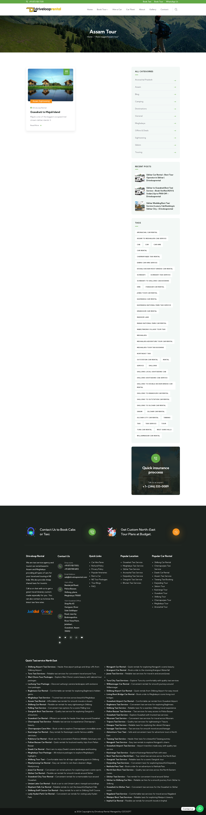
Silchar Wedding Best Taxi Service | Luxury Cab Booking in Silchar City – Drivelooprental (160, 206)
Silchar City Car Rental (148, 417)
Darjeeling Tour (161, 583)
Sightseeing (44, 101)
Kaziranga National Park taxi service (154, 305)
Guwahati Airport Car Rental (120, 701)
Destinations (141, 108)
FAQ (93, 586)
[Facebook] (60, 637)
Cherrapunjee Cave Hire (39, 728)
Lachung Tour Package (38, 684)
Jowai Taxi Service (115, 673)
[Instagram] (71, 637)
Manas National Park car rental (151, 323)
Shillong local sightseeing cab (151, 372)
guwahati (141, 275)
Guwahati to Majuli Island (45, 112)
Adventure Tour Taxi (116, 732)
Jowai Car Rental (35, 770)
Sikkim (138, 145)
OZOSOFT (126, 811)
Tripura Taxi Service (116, 721)
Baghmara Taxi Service (117, 704)
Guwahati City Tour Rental (40, 776)
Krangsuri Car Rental (147, 311)
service (140, 365)
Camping (139, 101)
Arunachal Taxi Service (133, 572)
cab (138, 244)
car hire (157, 244)
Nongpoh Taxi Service (117, 742)
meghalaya (142, 335)
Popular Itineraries (99, 572)
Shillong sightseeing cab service (152, 378)
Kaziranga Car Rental (38, 732)
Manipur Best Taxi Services (119, 797)
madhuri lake (143, 317)
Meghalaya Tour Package (40, 752)
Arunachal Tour (161, 607)
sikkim (139, 411)
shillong (153, 365)
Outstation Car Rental (147, 360)
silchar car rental (156, 411)
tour (163, 423)
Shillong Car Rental (162, 562)
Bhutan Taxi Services (132, 583)
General (139, 116)
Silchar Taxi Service (131, 569)
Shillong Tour (160, 596)
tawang (167, 417)
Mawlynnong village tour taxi (151, 329)
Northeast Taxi (144, 353)
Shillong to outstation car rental (153, 399)
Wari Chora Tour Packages (40, 677)
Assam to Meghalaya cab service (151, 238)
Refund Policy (97, 566)
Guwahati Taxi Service (160, 275)
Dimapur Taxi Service (116, 725)
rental (166, 360)
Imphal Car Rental (115, 800)
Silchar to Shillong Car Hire (119, 780)
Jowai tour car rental (147, 293)
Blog (137, 94)
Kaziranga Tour (160, 590)
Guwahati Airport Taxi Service (121, 746)
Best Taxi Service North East (120, 756)
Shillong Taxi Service (116, 708)
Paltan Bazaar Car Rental (40, 742)
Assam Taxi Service (162, 576)
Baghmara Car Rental (38, 691)
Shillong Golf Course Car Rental (43, 790)
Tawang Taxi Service (116, 739)
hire (139, 287)
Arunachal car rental (147, 232)
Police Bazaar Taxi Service (119, 711)
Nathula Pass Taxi (115, 766)
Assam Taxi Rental (36, 701)
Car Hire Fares (97, 562)
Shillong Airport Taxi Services (42, 667)
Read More (34, 125)
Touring (138, 152)
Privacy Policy (97, 569)
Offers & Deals (141, 130)
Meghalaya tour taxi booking (150, 347)
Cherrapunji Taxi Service (39, 721)
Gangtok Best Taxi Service (40, 711)
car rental (142, 250)
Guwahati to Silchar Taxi (118, 787)
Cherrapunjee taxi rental (148, 256)
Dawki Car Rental (161, 572)
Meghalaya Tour (161, 603)
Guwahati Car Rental (38, 718)
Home (90, 37)
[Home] (44, 9)
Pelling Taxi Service (37, 708)
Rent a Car (96, 576)
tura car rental (144, 430)
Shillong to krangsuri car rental (152, 393)
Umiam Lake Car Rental (39, 783)
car (147, 244)
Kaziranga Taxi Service (117, 752)
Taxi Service (151, 423)
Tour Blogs (96, 583)
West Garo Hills (164, 430)
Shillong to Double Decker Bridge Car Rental (155, 385)
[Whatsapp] (76, 637)
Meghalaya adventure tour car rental (155, 341)
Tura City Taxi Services (117, 680)
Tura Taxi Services (36, 673)
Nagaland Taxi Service (117, 794)
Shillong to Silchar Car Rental (151, 405)
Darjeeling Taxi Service (133, 576)
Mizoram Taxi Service (117, 718)
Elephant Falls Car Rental (39, 787)
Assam (35, 101)
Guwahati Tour (160, 593)
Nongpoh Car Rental (116, 667)
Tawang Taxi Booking (163, 579)
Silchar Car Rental (36, 773)
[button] (200, 808)
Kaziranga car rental (147, 299)
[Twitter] (65, 637)
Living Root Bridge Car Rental (120, 694)
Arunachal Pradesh (143, 79)
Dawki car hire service (147, 263)
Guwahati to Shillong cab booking (153, 281)
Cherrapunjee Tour (162, 600)
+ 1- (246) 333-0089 (156, 486)
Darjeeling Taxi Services (118, 763)
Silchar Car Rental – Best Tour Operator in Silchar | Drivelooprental (159, 178)
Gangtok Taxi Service (132, 579)
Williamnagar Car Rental (148, 436)
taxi (139, 423)
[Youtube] (82, 637)
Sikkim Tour (159, 586)
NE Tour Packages (99, 579)
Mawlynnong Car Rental (39, 763)
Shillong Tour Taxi (36, 759)
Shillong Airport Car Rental (119, 691)
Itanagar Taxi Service (116, 728)
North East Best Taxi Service (120, 770)
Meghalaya (140, 123)
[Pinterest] (60, 642)
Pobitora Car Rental (37, 739)
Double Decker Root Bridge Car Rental (155, 269)
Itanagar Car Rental (155, 287)
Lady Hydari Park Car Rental (41, 794)
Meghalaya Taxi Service (133, 566)
